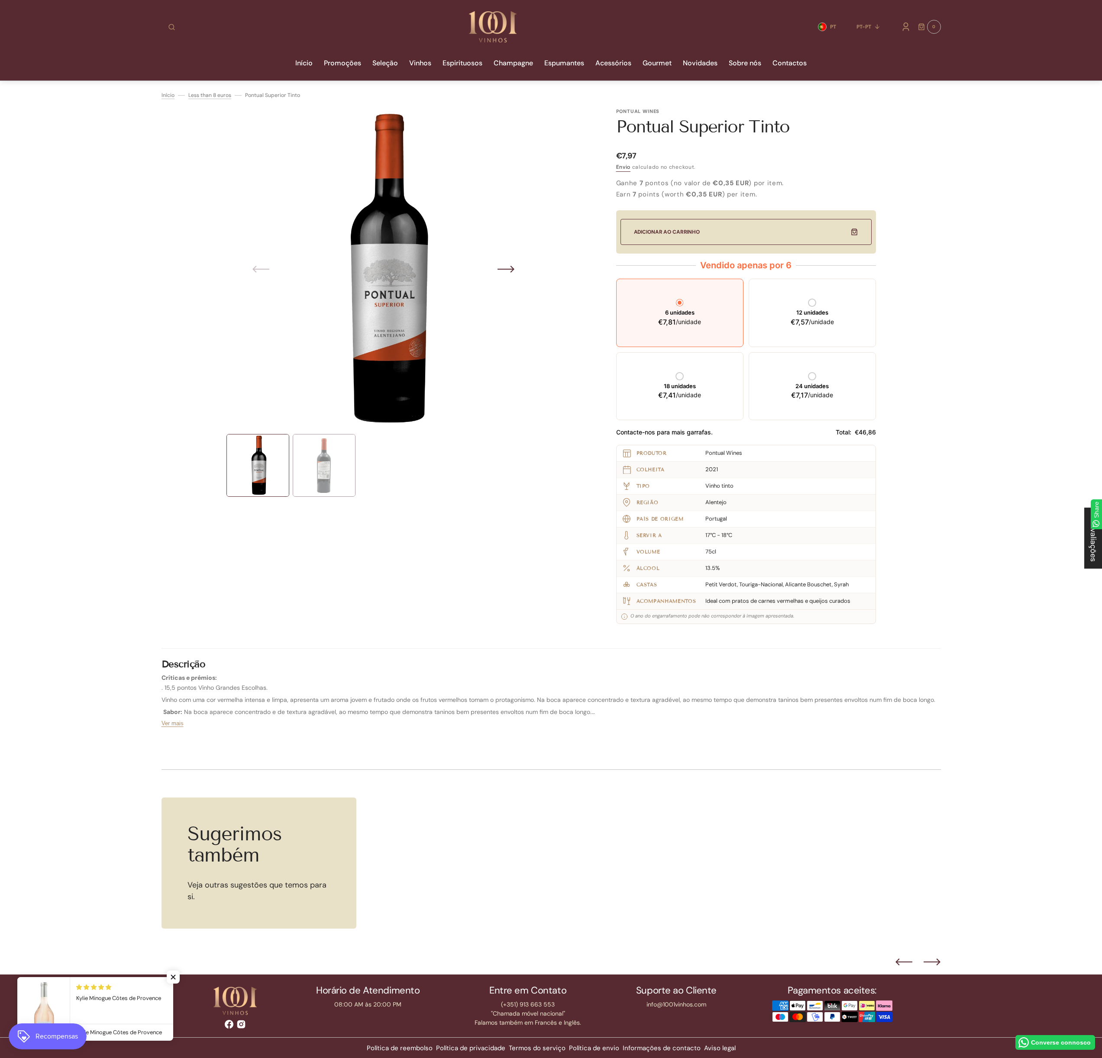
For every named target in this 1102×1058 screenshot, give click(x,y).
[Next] (932, 961)
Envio (623, 167)
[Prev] (903, 961)
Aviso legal (720, 1048)
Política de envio (594, 1048)
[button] (171, 26)
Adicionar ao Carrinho (667, 231)
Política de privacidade (470, 1048)
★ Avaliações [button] (1093, 538)
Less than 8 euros (209, 95)
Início (168, 95)
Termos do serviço (537, 1048)
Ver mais (173, 723)
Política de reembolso (400, 1048)
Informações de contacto (662, 1048)
